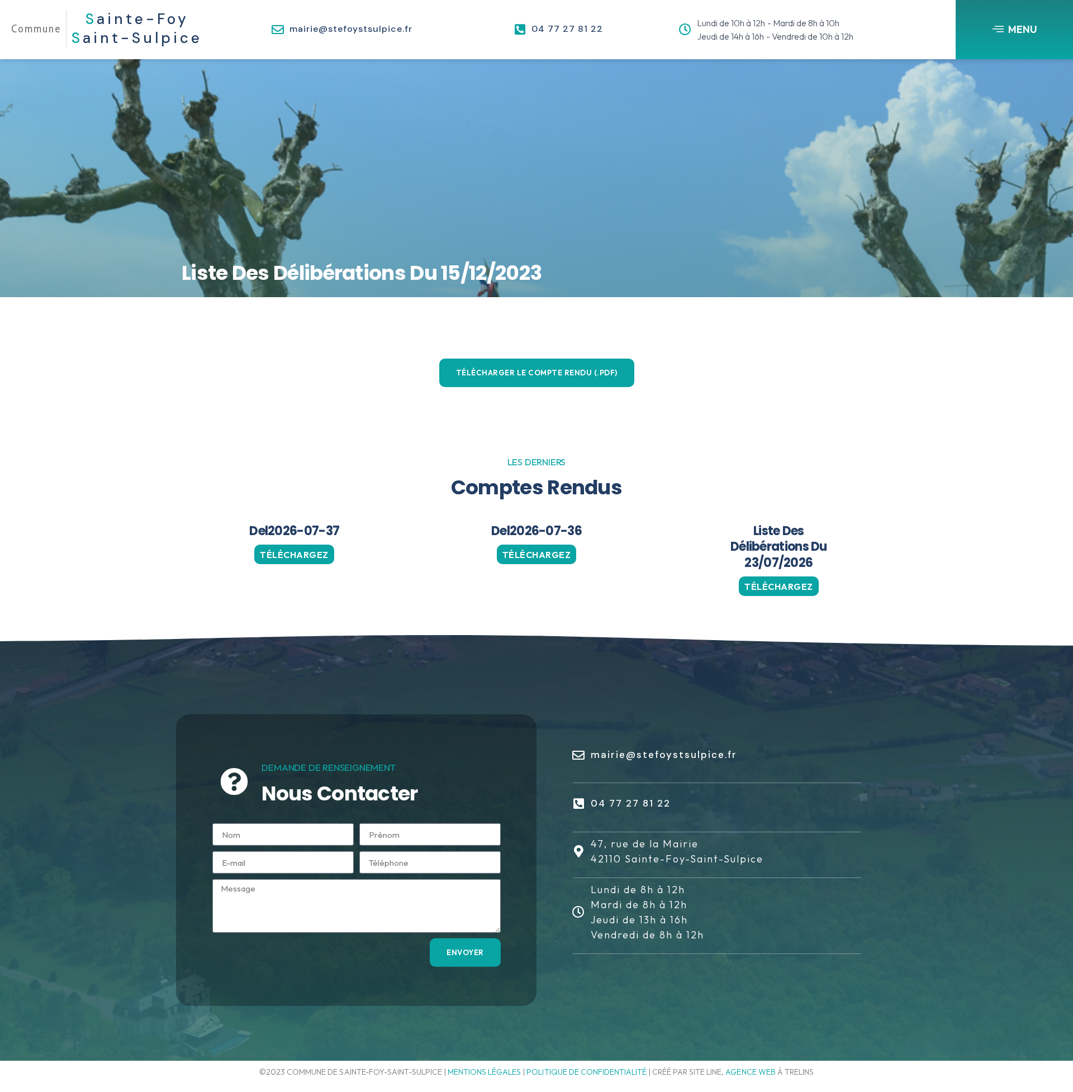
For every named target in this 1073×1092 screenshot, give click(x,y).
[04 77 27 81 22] (520, 29)
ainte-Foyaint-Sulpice (137, 28)
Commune (36, 28)
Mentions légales (484, 1072)
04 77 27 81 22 (567, 29)
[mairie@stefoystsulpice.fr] (278, 29)
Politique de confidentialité (586, 1072)
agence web (750, 1072)
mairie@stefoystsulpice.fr (350, 29)
